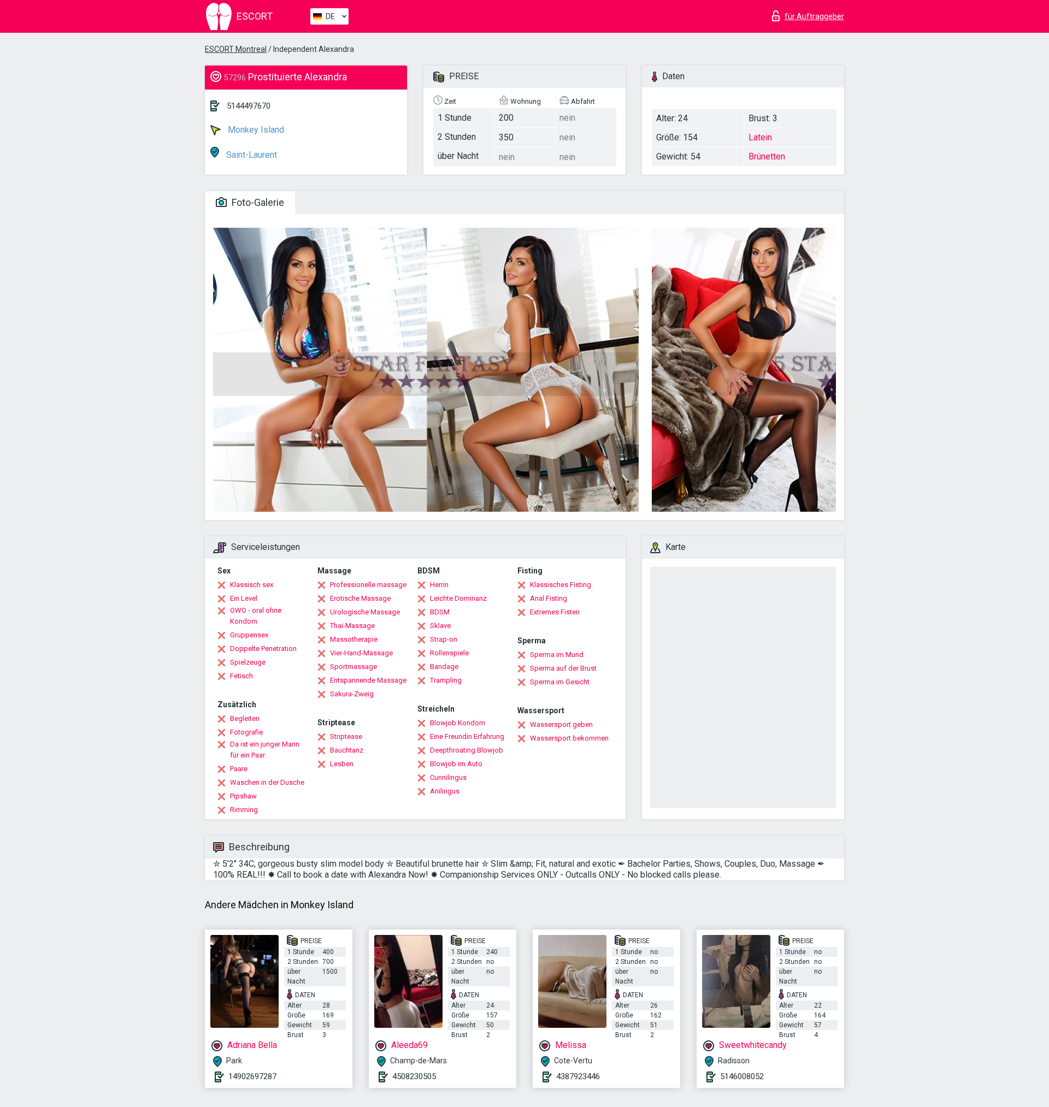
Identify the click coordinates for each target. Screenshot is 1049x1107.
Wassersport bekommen (569, 738)
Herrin (439, 585)
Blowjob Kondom (457, 723)
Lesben (341, 764)
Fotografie (246, 732)
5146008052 (742, 1076)
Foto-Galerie (256, 202)
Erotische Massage (360, 598)
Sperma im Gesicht (560, 682)
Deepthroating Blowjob (466, 750)
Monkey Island (255, 130)
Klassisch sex (251, 585)
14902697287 (252, 1076)
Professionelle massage (368, 585)
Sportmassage (353, 666)
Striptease (346, 736)
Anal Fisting (548, 598)
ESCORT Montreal (236, 49)
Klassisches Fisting (560, 585)
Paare (238, 769)
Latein (760, 137)
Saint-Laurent (250, 155)
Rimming (244, 810)
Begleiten (245, 718)
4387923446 (578, 1076)
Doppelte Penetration (263, 648)
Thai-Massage (352, 625)
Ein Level (243, 598)
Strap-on (443, 639)
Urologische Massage (365, 612)
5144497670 (248, 106)
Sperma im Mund (557, 654)
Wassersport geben (561, 724)
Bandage (444, 666)
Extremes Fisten (555, 612)
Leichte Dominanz (458, 598)
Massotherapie (354, 639)
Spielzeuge (248, 662)
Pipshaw (243, 796)
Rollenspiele (449, 653)
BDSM (440, 612)
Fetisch (241, 676)
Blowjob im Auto (456, 764)
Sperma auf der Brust (563, 668)
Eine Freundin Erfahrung (467, 736)
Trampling (446, 680)
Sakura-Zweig (352, 694)
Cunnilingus (448, 777)
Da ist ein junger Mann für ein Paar (264, 749)
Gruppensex (249, 635)
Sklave (440, 625)
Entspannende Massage (368, 680)
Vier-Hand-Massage (361, 653)
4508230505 (414, 1076)
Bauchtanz (346, 750)
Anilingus (444, 791)
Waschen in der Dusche (267, 782)
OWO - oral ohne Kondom (255, 615)
